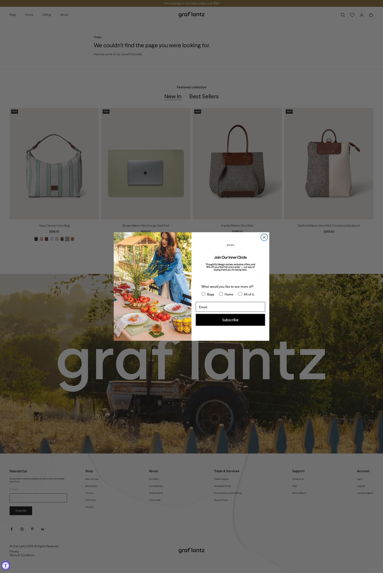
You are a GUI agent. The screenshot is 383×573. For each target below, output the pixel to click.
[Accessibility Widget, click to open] (5, 565)
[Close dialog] (264, 237)
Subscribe (230, 319)
